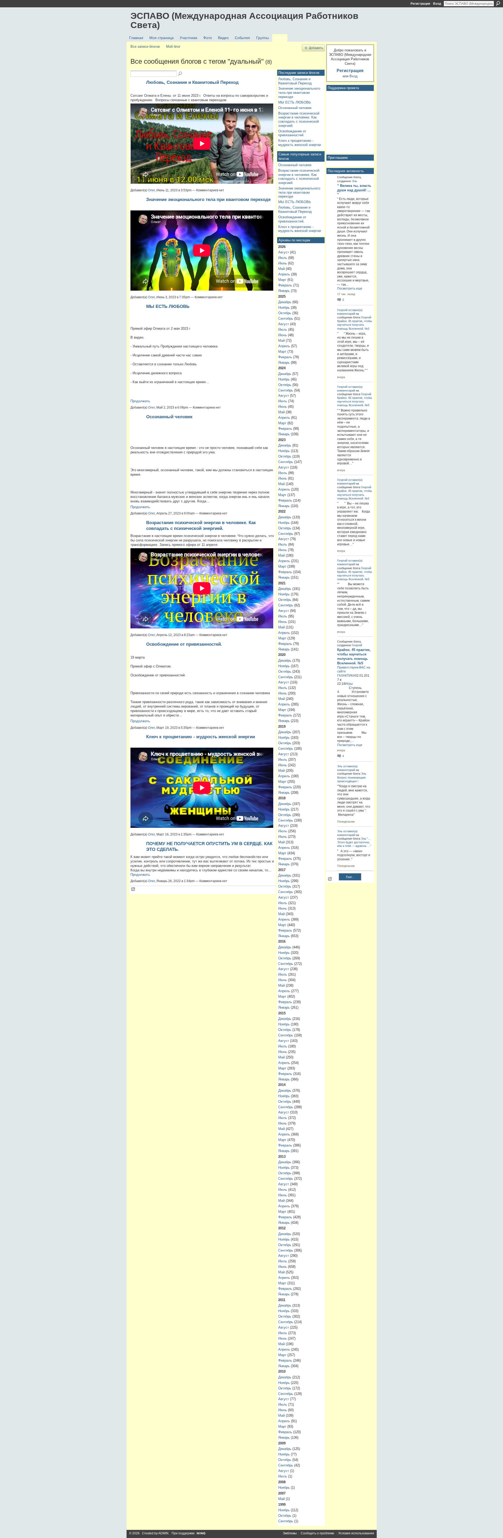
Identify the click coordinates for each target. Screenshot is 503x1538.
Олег (151, 190)
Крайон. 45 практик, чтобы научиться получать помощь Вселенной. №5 (354, 324)
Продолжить (140, 401)
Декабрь (284, 302)
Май (281, 269)
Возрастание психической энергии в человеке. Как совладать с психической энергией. (298, 119)
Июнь (282, 263)
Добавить (316, 48)
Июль (282, 258)
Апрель (284, 274)
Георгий (342, 310)
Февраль (285, 285)
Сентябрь (285, 318)
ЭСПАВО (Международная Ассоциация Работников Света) (244, 20)
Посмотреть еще (349, 288)
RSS (133, 889)
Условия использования (356, 1533)
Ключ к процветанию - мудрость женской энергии (200, 736)
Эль (354, 181)
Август (283, 252)
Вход (437, 4)
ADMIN (163, 1533)
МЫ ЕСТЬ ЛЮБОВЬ (167, 306)
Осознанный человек (169, 416)
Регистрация (420, 4)
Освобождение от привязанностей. (184, 644)
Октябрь (284, 313)
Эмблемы (290, 1533)
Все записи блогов (145, 46)
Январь (284, 291)
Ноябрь (284, 307)
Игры (349, 684)
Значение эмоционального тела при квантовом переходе (208, 199)
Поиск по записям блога (180, 74)
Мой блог (173, 46)
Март (282, 280)
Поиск (498, 3)
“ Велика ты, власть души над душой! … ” (354, 190)
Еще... (350, 876)
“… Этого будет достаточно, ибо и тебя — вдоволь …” (354, 842)
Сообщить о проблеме (317, 1533)
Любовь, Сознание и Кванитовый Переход (192, 82)
